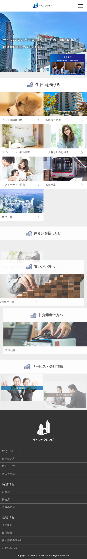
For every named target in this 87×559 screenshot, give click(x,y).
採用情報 (7, 532)
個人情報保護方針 (12, 540)
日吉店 (6, 499)
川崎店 (6, 491)
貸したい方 (8, 466)
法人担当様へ (10, 473)
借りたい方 (8, 458)
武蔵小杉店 (8, 507)
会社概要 (7, 525)
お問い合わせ (10, 548)
